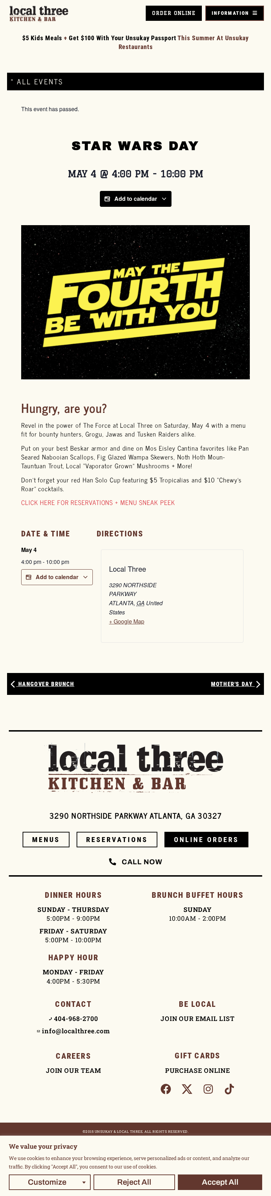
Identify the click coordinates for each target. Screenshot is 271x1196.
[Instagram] (208, 1089)
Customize (47, 1182)
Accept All (220, 1182)
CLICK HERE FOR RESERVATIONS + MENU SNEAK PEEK (98, 502)
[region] (135, 1166)
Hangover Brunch (45, 684)
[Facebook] (166, 1089)
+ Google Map (126, 621)
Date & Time (45, 533)
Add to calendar (135, 198)
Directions (120, 533)
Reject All (134, 1182)
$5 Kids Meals (42, 38)
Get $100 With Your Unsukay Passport (122, 38)
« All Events (37, 81)
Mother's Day (233, 684)
